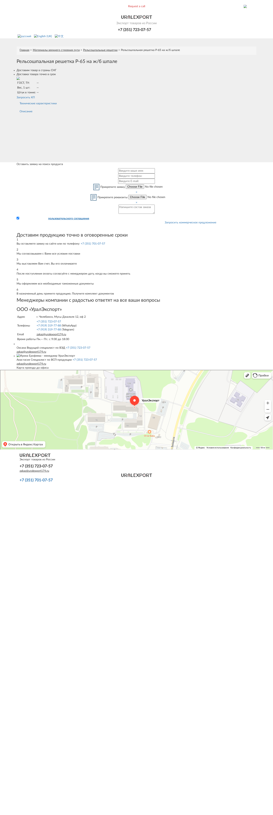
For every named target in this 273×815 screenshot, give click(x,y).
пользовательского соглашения (68, 218)
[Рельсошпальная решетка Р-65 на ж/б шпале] (18, 78)
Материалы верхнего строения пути (56, 50)
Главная (24, 50)
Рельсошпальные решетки (100, 50)
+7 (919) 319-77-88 (49, 325)
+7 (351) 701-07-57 (93, 243)
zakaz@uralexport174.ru (51, 334)
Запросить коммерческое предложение (190, 222)
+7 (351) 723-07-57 (134, 30)
